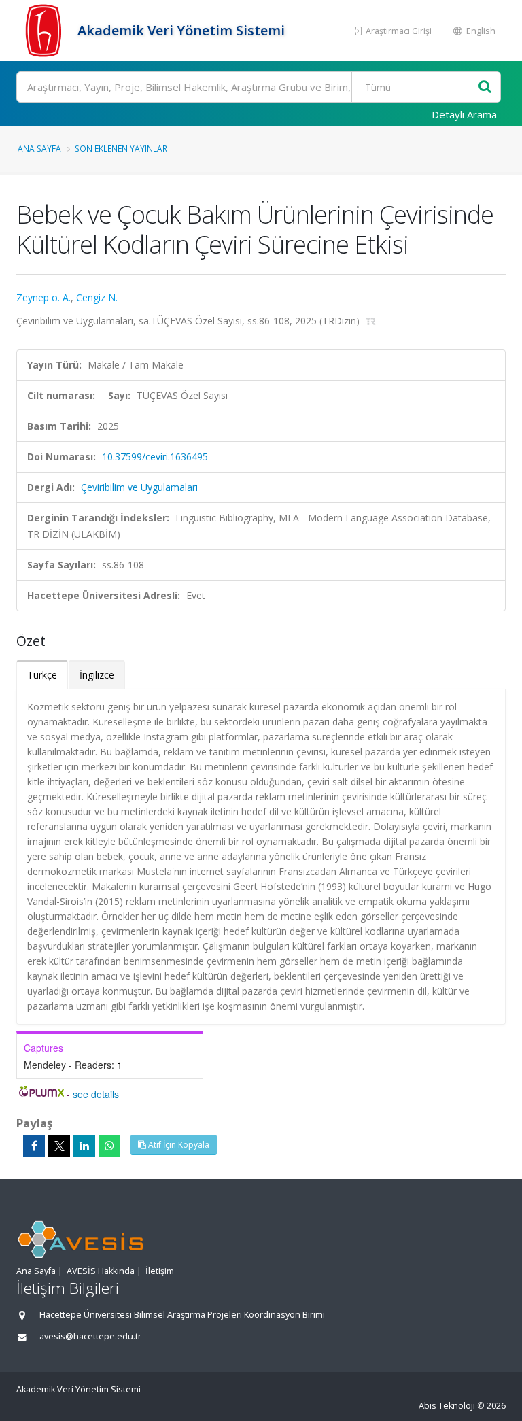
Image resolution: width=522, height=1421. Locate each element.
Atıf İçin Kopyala (177, 1144)
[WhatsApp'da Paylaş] (109, 1146)
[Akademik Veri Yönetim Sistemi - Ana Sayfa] (45, 30)
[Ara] (485, 87)
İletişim (159, 1271)
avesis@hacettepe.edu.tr (90, 1336)
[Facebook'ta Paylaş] (34, 1146)
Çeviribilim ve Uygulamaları (139, 487)
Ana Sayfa (39, 148)
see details (96, 1094)
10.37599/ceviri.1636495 (155, 456)
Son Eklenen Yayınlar (121, 148)
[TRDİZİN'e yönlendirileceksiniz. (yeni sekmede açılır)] (371, 320)
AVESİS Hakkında (101, 1271)
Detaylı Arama (464, 114)
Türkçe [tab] (42, 674)
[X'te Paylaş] (59, 1146)
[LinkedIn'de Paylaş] (84, 1146)
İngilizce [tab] (97, 674)
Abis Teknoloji (447, 1405)
